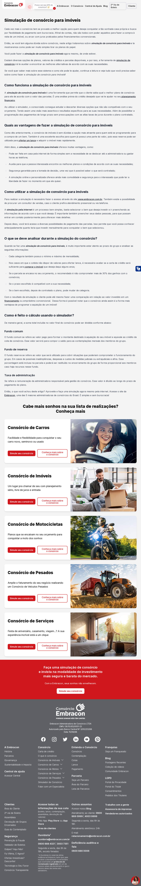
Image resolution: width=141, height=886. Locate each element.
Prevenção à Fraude (14, 840)
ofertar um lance (27, 140)
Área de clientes (47, 828)
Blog (105, 6)
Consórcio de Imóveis (49, 760)
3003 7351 (62, 843)
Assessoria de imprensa (118, 809)
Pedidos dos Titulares (116, 795)
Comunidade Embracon (117, 771)
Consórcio (77, 751)
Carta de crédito (46, 751)
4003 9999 (91, 816)
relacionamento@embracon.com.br (91, 836)
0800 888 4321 (46, 843)
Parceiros (9, 755)
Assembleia (10, 817)
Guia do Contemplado (15, 829)
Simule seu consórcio (21, 453)
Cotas (75, 760)
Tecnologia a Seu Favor (16, 865)
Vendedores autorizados (118, 813)
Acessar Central (12, 775)
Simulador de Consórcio (50, 782)
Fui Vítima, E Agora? (14, 853)
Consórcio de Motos (48, 769)
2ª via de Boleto (12, 813)
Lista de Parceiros (81, 788)
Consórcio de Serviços (49, 773)
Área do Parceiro (80, 784)
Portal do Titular (113, 786)
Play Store (53, 820)
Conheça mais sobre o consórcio (52, 453)
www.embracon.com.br (90, 199)
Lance (75, 764)
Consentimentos (113, 791)
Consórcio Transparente (16, 870)
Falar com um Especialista (51, 786)
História (8, 751)
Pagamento (77, 769)
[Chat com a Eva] (135, 880)
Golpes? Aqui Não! (13, 849)
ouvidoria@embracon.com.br (54, 839)
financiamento (11, 300)
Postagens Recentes (115, 762)
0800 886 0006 (80, 850)
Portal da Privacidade (115, 782)
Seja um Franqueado (115, 751)
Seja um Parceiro (80, 780)
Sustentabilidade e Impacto (18, 764)
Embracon (9, 395)
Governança (10, 760)
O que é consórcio (47, 755)
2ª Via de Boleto (115, 6)
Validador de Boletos (14, 844)
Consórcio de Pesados (49, 777)
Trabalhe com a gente (117, 804)
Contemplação (79, 755)
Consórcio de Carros (48, 764)
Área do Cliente (12, 808)
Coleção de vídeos (114, 766)
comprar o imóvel (33, 266)
